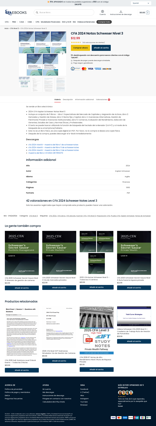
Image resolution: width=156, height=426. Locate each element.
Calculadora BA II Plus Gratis (54, 402)
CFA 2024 (53, 216)
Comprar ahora (80, 48)
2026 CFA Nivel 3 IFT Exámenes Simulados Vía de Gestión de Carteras (58, 352)
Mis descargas (48, 392)
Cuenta (103, 14)
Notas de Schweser (143, 216)
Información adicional (84, 99)
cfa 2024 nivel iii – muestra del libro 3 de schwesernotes (53, 150)
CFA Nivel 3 (14, 28)
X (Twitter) (84, 392)
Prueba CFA (115, 216)
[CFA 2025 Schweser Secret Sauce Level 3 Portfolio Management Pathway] (22, 253)
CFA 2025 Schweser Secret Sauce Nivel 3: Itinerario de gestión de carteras (21, 279)
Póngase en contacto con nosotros (57, 398)
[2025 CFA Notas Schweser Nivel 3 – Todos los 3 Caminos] (97, 252)
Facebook (84, 389)
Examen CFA (81, 216)
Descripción (68, 99)
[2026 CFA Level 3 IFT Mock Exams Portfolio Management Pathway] (59, 327)
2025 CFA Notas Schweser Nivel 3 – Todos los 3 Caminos (94, 278)
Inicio (7, 28)
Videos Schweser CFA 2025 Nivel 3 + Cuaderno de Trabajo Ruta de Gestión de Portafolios (133, 331)
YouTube (84, 402)
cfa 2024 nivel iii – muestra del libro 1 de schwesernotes (53, 144)
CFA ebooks (71, 216)
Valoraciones (103, 99)
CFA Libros (61, 216)
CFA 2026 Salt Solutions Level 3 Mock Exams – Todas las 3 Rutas (20, 361)
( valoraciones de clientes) (93, 42)
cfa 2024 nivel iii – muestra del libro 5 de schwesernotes (53, 147)
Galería (57, 99)
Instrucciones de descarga (121, 14)
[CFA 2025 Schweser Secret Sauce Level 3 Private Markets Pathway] (59, 253)
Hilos (82, 395)
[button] (144, 12)
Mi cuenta (47, 389)
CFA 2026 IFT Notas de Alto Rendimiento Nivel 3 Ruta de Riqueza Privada (95, 359)
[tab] (58, 99)
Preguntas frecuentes (14, 398)
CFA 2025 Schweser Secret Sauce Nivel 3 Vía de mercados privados (58, 279)
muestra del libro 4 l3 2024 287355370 (45, 153)
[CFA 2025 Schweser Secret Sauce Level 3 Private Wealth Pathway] (134, 253)
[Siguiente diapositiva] (62, 53)
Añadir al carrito (101, 48)
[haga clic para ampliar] (42, 54)
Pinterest (84, 405)
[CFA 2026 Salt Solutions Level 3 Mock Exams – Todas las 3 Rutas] (22, 331)
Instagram (84, 398)
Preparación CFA (103, 216)
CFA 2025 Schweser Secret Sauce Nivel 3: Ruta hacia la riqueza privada (133, 279)
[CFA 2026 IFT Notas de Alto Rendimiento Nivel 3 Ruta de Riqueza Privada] (97, 330)
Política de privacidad (13, 389)
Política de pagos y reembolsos (17, 392)
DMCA (7, 395)
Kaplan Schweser (128, 216)
